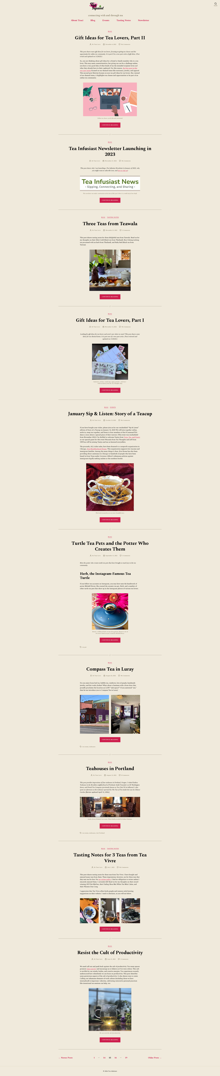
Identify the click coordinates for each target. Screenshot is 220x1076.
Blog (92, 20)
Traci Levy (97, 44)
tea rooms (85, 747)
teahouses (92, 747)
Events (105, 20)
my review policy (105, 879)
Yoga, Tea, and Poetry (132, 437)
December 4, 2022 (110, 44)
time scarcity (91, 969)
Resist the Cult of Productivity (110, 952)
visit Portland (100, 833)
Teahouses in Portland (110, 768)
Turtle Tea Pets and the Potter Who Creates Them (110, 546)
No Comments (125, 44)
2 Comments (126, 230)
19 (126, 1057)
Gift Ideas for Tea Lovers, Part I (110, 320)
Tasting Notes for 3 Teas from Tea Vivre (110, 857)
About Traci (77, 20)
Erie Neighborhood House (97, 449)
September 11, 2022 (111, 556)
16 (115, 1057)
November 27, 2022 (111, 161)
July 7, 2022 (110, 867)
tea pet (84, 647)
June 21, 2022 (111, 959)
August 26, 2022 (111, 676)
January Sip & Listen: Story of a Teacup (110, 413)
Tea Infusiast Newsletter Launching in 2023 (110, 151)
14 (104, 1057)
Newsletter (143, 20)
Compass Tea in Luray (110, 669)
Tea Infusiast (112, 1071)
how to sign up (123, 170)
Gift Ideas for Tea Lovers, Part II (110, 38)
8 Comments (125, 775)
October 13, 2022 (111, 420)
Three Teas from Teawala (110, 223)
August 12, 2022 (111, 775)
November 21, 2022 (111, 230)
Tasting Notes (124, 20)
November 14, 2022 (111, 327)
